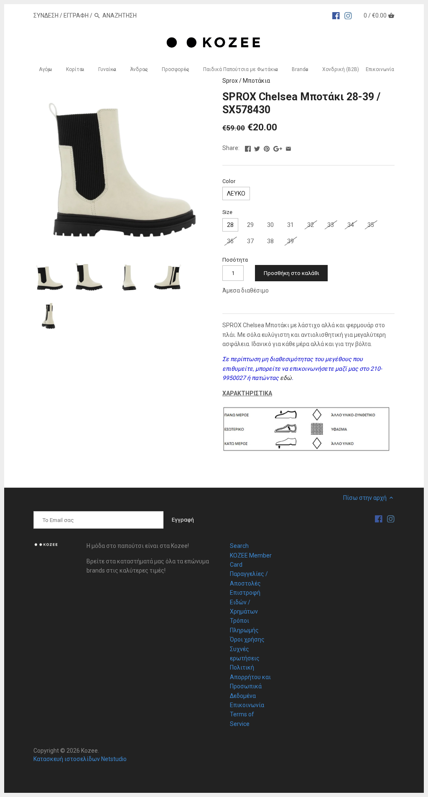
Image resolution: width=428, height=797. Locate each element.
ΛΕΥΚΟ (236, 193)
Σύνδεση (46, 15)
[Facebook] (336, 15)
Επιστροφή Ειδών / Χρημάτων (245, 602)
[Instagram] (348, 15)
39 (290, 241)
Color (228, 181)
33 (330, 225)
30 (270, 225)
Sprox (230, 80)
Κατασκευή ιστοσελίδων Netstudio (80, 759)
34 (350, 225)
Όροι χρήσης (247, 639)
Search (239, 545)
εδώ (286, 377)
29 (250, 225)
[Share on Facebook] (248, 147)
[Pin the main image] (267, 147)
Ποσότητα (235, 260)
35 (370, 225)
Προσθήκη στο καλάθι (291, 273)
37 (250, 241)
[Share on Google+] (277, 147)
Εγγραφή (76, 15)
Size (227, 212)
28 (230, 225)
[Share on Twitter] (257, 147)
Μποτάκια (256, 80)
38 (270, 241)
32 (310, 225)
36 (230, 241)
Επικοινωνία (247, 705)
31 (290, 225)
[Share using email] (288, 147)
